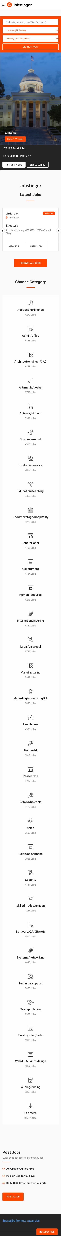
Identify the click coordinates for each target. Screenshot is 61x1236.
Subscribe (39, 164)
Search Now (30, 46)
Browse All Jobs (30, 263)
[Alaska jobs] (30, 98)
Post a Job (15, 164)
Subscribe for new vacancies (21, 1220)
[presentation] (8, 97)
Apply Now (36, 246)
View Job (14, 246)
